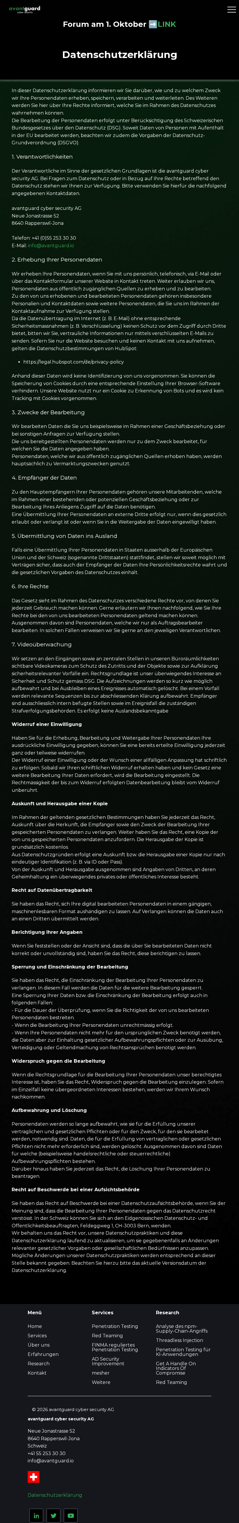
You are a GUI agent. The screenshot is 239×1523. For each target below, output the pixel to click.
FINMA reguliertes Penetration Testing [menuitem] (115, 1347)
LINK (167, 24)
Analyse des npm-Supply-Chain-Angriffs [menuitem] (182, 1329)
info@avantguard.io (51, 245)
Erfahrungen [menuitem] (43, 1354)
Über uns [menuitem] (39, 1345)
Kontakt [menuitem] (37, 1373)
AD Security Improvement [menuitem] (108, 1361)
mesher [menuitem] (101, 1373)
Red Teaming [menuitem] (107, 1335)
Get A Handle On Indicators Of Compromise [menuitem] (176, 1368)
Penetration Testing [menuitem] (115, 1326)
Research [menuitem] (39, 1363)
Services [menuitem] (37, 1335)
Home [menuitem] (35, 1326)
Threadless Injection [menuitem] (179, 1340)
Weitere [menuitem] (101, 1382)
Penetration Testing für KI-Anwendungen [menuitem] (183, 1352)
